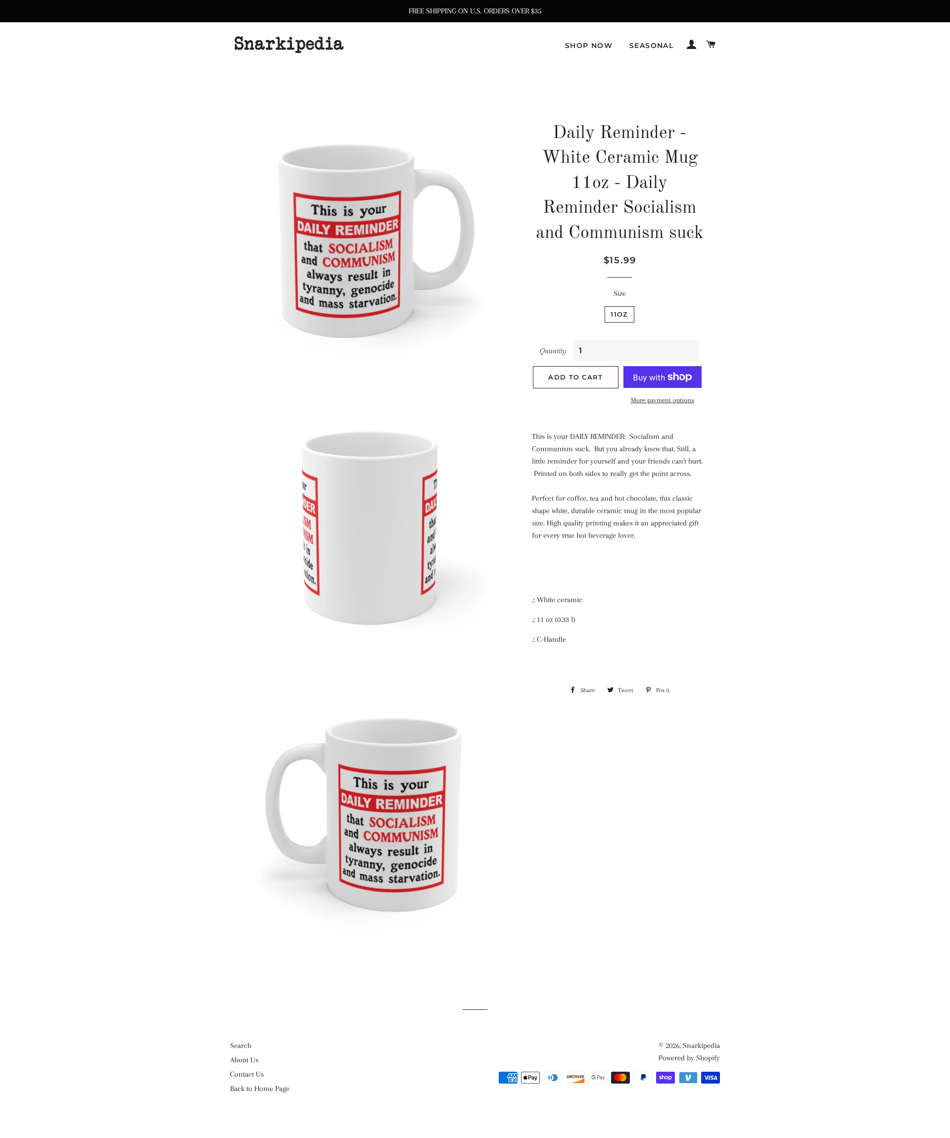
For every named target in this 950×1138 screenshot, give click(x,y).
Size (620, 293)
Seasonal (651, 45)
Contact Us (247, 1074)
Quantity (553, 350)
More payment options (662, 400)
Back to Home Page (259, 1088)
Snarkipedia (701, 1045)
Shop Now (589, 45)
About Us (244, 1059)
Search (240, 1045)
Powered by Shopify (689, 1057)
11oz (619, 314)
